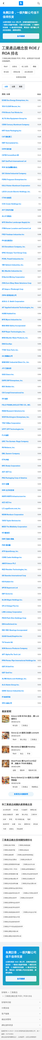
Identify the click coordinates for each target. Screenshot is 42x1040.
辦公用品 (23, 740)
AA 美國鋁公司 (7, 356)
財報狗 (4, 992)
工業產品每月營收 (9, 845)
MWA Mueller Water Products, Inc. (15, 338)
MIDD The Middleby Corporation (14, 527)
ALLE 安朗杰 (6, 216)
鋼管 (17, 814)
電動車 (22, 770)
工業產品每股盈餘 (24, 845)
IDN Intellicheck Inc (9, 624)
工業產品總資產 (8, 855)
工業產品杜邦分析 (29, 864)
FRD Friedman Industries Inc (13, 235)
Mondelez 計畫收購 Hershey (23, 747)
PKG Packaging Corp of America (14, 478)
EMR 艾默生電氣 (8, 539)
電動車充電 (32, 770)
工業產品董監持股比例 (10, 931)
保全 (19, 824)
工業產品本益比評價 (29, 912)
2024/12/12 (15, 750)
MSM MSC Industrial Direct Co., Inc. (15, 362)
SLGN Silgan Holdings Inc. (12, 600)
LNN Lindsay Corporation (12, 612)
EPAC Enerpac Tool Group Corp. (14, 253)
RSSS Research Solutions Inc (13, 411)
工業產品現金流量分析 (28, 883)
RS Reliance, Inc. (8, 448)
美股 (20, 87)
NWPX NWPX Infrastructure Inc (14, 496)
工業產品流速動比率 (28, 879)
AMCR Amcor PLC (9, 564)
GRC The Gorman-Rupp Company (15, 441)
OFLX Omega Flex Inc (10, 606)
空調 (4, 829)
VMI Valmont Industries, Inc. (13, 265)
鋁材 (4, 819)
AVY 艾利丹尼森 (8, 210)
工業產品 (24, 726)
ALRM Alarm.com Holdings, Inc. (14, 679)
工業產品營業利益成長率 (11, 903)
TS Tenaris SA (7, 642)
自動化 (14, 67)
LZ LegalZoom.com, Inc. (11, 509)
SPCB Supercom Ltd (10, 588)
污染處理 (24, 810)
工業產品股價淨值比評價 (11, 917)
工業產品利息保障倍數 (10, 883)
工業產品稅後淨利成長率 (11, 907)
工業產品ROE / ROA (10, 869)
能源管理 (6, 824)
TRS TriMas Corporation (11, 423)
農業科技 (27, 824)
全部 (6, 87)
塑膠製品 (35, 787)
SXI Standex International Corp (14, 576)
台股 (13, 87)
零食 (28, 754)
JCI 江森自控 (6, 368)
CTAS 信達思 (6, 198)
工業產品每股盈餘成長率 (11, 912)
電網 (28, 819)
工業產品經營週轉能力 (27, 869)
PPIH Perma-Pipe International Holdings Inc (19, 661)
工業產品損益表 (23, 850)
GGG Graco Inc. (8, 375)
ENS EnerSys (7, 344)
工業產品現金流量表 (10, 859)
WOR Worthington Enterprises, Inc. (15, 417)
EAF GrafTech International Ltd (14, 161)
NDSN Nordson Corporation (13, 515)
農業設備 (16, 72)
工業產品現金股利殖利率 (11, 922)
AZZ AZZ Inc (7, 502)
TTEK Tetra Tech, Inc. (10, 350)
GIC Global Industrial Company (14, 174)
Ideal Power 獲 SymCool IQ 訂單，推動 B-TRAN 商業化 (24, 762)
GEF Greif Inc (7, 673)
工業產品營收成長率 (10, 898)
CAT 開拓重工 (7, 137)
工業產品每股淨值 (9, 850)
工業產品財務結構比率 (10, 879)
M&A (5, 67)
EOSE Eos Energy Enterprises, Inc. (15, 100)
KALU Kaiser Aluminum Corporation (16, 186)
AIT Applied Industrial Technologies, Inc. (18, 308)
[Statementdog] (21, 3)
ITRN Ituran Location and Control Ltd (16, 228)
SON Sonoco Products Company (14, 648)
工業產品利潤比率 (26, 859)
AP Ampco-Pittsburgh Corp (12, 289)
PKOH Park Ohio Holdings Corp (14, 618)
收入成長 (25, 67)
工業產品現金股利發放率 (29, 874)
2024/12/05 (15, 767)
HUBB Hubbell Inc (9, 314)
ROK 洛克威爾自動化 (9, 167)
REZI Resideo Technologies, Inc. (14, 570)
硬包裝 (35, 824)
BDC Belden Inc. (8, 387)
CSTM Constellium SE (10, 155)
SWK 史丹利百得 (8, 490)
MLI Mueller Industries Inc (12, 271)
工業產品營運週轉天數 (10, 874)
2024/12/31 (15, 722)
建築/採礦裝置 (8, 814)
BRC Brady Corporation (11, 466)
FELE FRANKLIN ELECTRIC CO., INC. (16, 405)
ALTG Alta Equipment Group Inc (14, 119)
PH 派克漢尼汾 (7, 241)
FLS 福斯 (5, 435)
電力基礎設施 (19, 819)
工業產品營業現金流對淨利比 (13, 888)
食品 (21, 754)
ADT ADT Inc (7, 472)
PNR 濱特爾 (6, 545)
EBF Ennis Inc (7, 594)
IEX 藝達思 (6, 533)
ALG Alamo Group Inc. (10, 685)
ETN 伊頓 (5, 460)
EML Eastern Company (11, 454)
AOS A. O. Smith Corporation (13, 301)
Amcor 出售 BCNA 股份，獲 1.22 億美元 (25, 717)
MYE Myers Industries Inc (12, 320)
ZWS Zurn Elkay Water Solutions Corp (16, 283)
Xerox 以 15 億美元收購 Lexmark (25, 733)
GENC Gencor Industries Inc (13, 691)
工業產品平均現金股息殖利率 (13, 926)
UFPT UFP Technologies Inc (13, 429)
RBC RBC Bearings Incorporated (14, 630)
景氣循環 (20, 829)
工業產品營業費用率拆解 (11, 864)
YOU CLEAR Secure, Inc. (11, 106)
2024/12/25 (15, 736)
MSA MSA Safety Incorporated (13, 326)
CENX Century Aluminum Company (15, 125)
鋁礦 (13, 824)
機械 (34, 67)
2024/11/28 (15, 783)
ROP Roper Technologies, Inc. (13, 332)
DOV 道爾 (5, 484)
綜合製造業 (29, 72)
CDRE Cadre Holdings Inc (12, 557)
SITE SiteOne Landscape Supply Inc (16, 222)
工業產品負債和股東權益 (25, 855)
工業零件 (34, 814)
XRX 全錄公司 (7, 703)
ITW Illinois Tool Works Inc (12, 113)
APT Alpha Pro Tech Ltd (11, 654)
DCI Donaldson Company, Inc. (13, 247)
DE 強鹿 (5, 399)
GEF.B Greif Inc (8, 667)
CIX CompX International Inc (13, 393)
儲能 (14, 770)
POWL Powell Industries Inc (13, 259)
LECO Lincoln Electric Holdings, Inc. (16, 192)
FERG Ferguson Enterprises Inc (14, 180)
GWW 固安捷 (6, 149)
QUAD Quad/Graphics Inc (12, 636)
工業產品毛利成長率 (26, 898)
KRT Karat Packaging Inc (11, 131)
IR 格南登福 (6, 697)
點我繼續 (21, 36)
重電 (10, 819)
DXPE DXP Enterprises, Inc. (12, 381)
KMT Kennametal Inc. (10, 143)
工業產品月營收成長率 (30, 893)
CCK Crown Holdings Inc (11, 204)
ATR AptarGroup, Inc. (10, 551)
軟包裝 (6, 72)
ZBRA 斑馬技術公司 (9, 295)
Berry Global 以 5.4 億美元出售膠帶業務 (25, 778)
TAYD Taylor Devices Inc (11, 521)
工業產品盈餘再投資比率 (11, 893)
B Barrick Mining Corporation (13, 277)
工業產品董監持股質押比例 (12, 936)
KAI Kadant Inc (8, 582)
